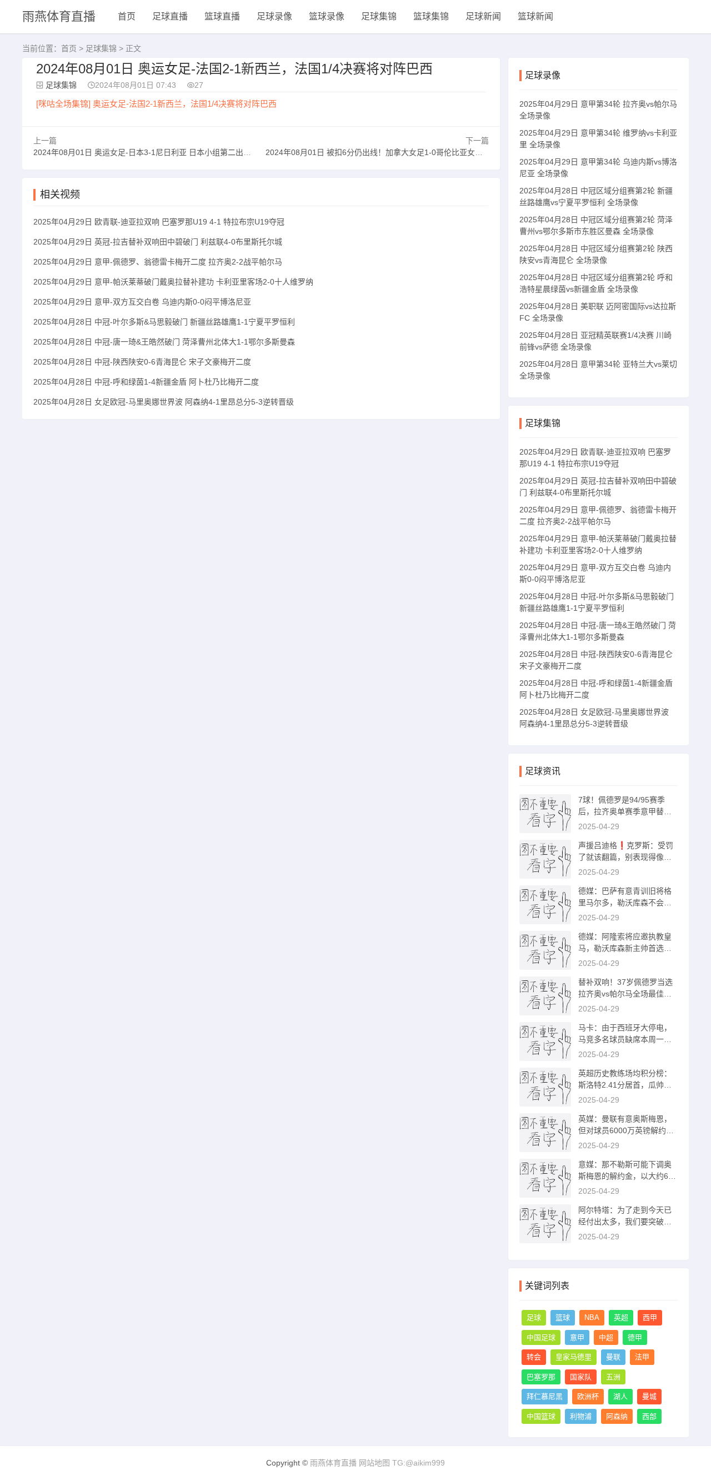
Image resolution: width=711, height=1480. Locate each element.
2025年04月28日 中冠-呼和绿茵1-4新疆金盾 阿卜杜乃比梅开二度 (146, 381)
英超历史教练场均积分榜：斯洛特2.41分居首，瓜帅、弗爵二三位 (625, 1085)
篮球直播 (222, 16)
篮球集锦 (431, 16)
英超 (621, 1317)
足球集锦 (379, 16)
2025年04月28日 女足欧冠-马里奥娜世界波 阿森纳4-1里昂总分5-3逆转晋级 (163, 401)
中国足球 (541, 1337)
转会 (534, 1357)
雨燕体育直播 (59, 16)
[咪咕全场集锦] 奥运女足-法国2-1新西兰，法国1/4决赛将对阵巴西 (156, 103)
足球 (534, 1317)
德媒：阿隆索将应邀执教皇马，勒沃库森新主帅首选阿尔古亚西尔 (625, 948)
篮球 (562, 1317)
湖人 (620, 1396)
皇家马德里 (573, 1357)
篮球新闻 (535, 16)
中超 (606, 1337)
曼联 (613, 1357)
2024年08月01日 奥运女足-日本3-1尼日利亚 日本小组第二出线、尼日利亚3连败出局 (179, 152)
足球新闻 (483, 16)
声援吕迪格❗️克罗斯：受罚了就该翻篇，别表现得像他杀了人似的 (625, 857)
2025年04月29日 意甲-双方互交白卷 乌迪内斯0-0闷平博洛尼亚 (142, 301)
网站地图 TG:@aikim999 (402, 1462)
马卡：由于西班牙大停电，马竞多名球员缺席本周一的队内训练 (625, 1039)
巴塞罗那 (541, 1377)
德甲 (635, 1337)
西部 (649, 1416)
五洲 (613, 1377)
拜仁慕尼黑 (545, 1396)
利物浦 (581, 1416)
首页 (127, 16)
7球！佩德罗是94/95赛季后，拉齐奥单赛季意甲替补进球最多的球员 (625, 811)
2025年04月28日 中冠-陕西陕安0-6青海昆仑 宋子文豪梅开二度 (142, 361)
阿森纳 (617, 1416)
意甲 (577, 1337)
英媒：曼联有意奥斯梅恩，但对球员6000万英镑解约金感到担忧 (626, 1130)
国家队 (581, 1377)
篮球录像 (326, 16)
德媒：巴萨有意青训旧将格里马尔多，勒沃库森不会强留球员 (625, 902)
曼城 (649, 1396)
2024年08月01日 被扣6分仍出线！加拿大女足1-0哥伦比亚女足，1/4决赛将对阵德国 (411, 152)
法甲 (642, 1357)
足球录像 (274, 16)
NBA (591, 1317)
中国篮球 (541, 1416)
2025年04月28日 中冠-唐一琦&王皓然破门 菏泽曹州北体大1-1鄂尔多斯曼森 (164, 341)
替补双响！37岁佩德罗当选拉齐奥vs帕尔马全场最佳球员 (625, 994)
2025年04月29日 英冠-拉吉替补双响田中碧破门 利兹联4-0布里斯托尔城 (157, 241)
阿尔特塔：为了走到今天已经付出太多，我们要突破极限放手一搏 (625, 1221)
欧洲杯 (588, 1396)
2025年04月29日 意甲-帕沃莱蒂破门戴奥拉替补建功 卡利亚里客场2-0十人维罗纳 (173, 281)
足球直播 (170, 16)
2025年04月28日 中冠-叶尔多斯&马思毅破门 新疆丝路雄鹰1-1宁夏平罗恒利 (164, 321)
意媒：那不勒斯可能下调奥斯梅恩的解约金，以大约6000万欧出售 (627, 1176)
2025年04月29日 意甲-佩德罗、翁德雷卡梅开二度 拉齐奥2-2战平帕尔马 (157, 261)
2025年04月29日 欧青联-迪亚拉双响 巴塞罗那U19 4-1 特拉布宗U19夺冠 (158, 221)
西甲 (650, 1317)
